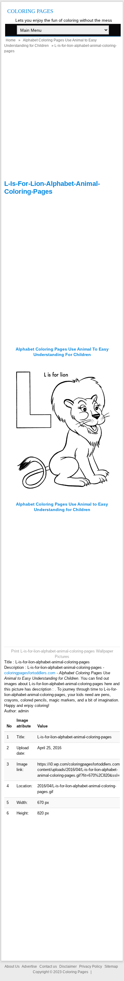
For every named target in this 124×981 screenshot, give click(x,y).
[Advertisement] (62, 117)
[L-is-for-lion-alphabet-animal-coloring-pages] (61, 499)
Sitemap (111, 966)
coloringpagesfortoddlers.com (29, 673)
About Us (12, 966)
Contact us (48, 966)
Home (11, 40)
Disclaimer (68, 966)
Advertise (29, 966)
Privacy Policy (90, 966)
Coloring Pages (30, 11)
